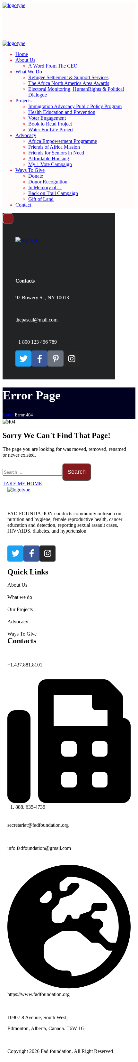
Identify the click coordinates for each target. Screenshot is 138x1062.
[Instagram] (72, 358)
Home (8, 415)
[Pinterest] (55, 358)
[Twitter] (23, 358)
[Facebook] (39, 358)
